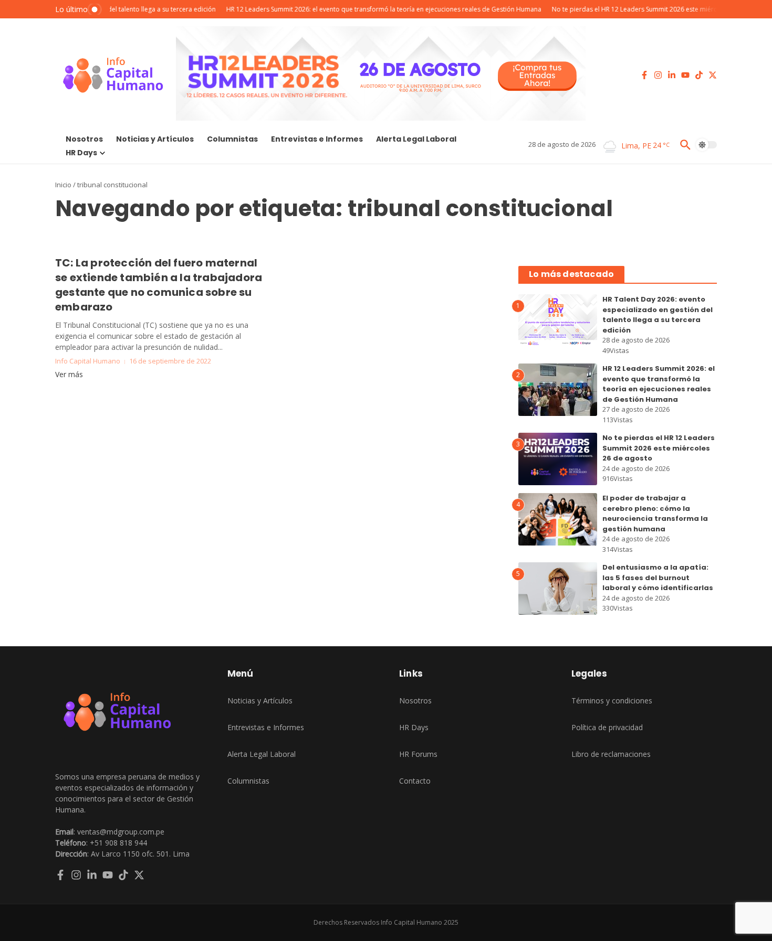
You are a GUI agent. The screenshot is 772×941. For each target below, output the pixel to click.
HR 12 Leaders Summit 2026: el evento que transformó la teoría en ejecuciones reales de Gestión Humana (658, 383)
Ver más (69, 374)
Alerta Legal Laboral (416, 139)
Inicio (63, 184)
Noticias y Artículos (155, 139)
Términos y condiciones (611, 700)
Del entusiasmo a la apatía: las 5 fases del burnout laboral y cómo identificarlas (657, 577)
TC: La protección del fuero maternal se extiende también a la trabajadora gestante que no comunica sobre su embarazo (158, 284)
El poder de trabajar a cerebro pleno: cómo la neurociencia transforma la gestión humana (655, 513)
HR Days (81, 152)
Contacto (415, 781)
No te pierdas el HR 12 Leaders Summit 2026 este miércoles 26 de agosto (658, 448)
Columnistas (232, 139)
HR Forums (418, 754)
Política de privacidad (607, 727)
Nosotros (84, 139)
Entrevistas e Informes (317, 139)
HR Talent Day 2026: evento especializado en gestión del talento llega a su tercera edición (657, 314)
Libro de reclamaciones (611, 754)
